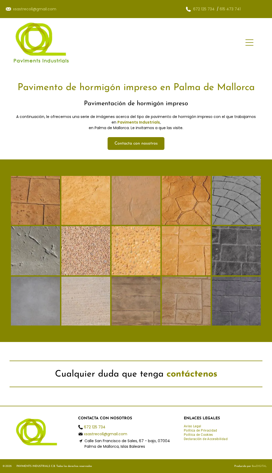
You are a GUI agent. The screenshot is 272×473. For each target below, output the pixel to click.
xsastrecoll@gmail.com (105, 434)
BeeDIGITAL (259, 466)
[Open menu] (249, 43)
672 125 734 (204, 9)
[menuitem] (194, 426)
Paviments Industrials (138, 122)
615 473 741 (230, 9)
